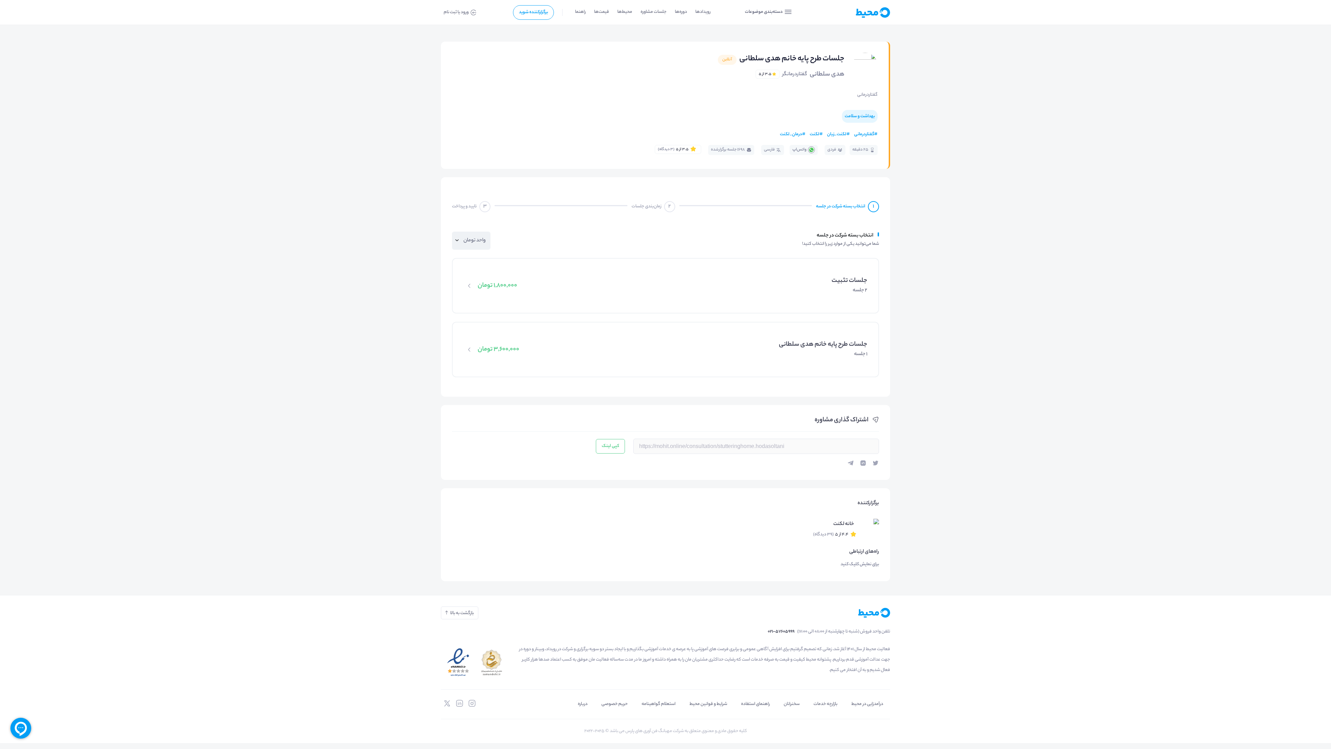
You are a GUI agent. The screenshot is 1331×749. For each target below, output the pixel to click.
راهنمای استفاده (755, 704)
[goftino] (20, 728)
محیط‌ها (624, 12)
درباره (583, 704)
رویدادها (703, 12)
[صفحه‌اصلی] (856, 12)
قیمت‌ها (601, 12)
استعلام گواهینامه (659, 704)
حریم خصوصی (614, 704)
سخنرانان (792, 704)
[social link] (472, 703)
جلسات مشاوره (654, 12)
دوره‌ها (681, 12)
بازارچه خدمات (825, 704)
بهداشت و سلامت (860, 116)
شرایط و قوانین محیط (708, 704)
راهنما (580, 12)
